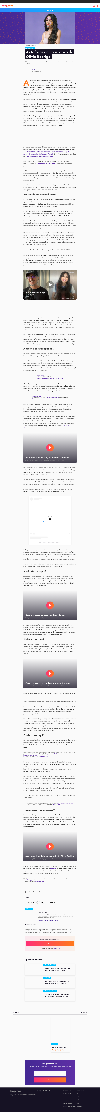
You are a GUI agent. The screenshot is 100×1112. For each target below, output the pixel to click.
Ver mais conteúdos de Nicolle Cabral (48, 920)
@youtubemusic (50, 754)
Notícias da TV (67, 1093)
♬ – (33, 399)
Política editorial (67, 1103)
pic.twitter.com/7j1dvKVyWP (31, 755)
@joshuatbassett (36, 396)
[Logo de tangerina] (7, 6)
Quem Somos (67, 1090)
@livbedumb (40, 375)
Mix (78, 1103)
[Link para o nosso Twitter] (43, 1091)
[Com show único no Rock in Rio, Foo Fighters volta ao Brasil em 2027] (34, 982)
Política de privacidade (69, 1106)
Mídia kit (79, 1106)
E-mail (35, 1070)
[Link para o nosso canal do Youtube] (46, 1091)
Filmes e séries (80, 1090)
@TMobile (58, 754)
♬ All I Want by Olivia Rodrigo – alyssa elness (50, 378)
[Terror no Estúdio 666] (60, 1031)
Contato (65, 1097)
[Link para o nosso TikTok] (49, 1091)
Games (79, 1093)
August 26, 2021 (40, 881)
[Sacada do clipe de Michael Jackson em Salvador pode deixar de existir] (34, 995)
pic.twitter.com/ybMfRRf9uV (65, 803)
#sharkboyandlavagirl (52, 397)
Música (79, 1097)
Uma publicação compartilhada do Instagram (50, 542)
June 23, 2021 (44, 756)
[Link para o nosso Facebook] (37, 1091)
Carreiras (65, 1100)
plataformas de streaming (46, 163)
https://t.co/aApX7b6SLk (34, 880)
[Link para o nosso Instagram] (40, 1091)
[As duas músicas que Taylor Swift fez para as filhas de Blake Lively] (34, 969)
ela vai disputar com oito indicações (40, 156)
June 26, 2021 (57, 804)
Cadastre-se (56, 948)
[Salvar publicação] (73, 966)
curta (53, 869)
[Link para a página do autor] (28, 70)
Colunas (79, 1100)
